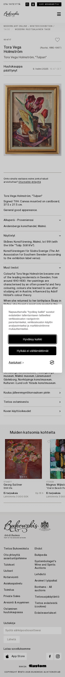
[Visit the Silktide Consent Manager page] (52, 362)
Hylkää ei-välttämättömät (32, 351)
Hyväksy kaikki (32, 339)
